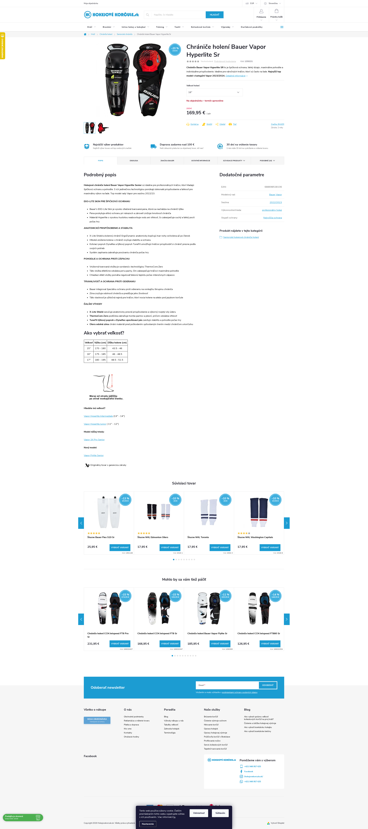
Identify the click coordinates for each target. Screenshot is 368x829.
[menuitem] (91, 27)
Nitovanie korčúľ (211, 724)
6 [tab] (186, 559)
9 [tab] (194, 559)
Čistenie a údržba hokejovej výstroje (260, 723)
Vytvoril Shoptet (277, 823)
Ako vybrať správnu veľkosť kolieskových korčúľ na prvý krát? (259, 718)
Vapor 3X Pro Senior (94, 439)
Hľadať (214, 14)
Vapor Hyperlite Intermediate (98, 416)
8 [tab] (191, 559)
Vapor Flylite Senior (94, 455)
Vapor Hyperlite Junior (95, 424)
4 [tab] (181, 559)
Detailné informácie (235, 75)
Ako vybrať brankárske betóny (257, 731)
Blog (166, 716)
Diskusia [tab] (134, 160)
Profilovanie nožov (212, 740)
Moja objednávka (91, 3)
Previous (81, 523)
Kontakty (128, 732)
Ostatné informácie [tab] (200, 160)
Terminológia (169, 732)
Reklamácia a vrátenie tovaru (137, 720)
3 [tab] (179, 559)
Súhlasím (220, 813)
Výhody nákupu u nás (174, 720)
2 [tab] (176, 559)
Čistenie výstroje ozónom (215, 720)
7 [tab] (189, 559)
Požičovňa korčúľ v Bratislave (217, 736)
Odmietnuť (199, 813)
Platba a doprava (131, 724)
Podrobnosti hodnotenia (225, 61)
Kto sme (127, 728)
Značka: (277, 124)
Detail (120, 547)
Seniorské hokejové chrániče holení (241, 237)
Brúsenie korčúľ (211, 716)
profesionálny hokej (272, 210)
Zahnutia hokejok (171, 728)
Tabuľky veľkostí (171, 724)
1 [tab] (173, 559)
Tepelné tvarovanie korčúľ (215, 748)
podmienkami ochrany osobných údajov (239, 692)
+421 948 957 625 (252, 766)
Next (287, 523)
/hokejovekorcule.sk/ (253, 776)
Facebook (248, 771)
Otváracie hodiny (131, 736)
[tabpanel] (109, 523)
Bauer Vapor (275, 194)
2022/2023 (276, 202)
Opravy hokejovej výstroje (215, 732)
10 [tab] (195, 655)
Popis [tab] (100, 160)
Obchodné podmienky (134, 716)
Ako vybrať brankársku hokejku (258, 727)
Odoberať (268, 685)
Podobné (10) (266, 160)
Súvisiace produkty (232, 160)
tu (174, 817)
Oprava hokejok (211, 728)
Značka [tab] (167, 160)
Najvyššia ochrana (272, 217)
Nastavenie (148, 824)
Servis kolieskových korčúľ (215, 744)
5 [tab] (184, 559)
